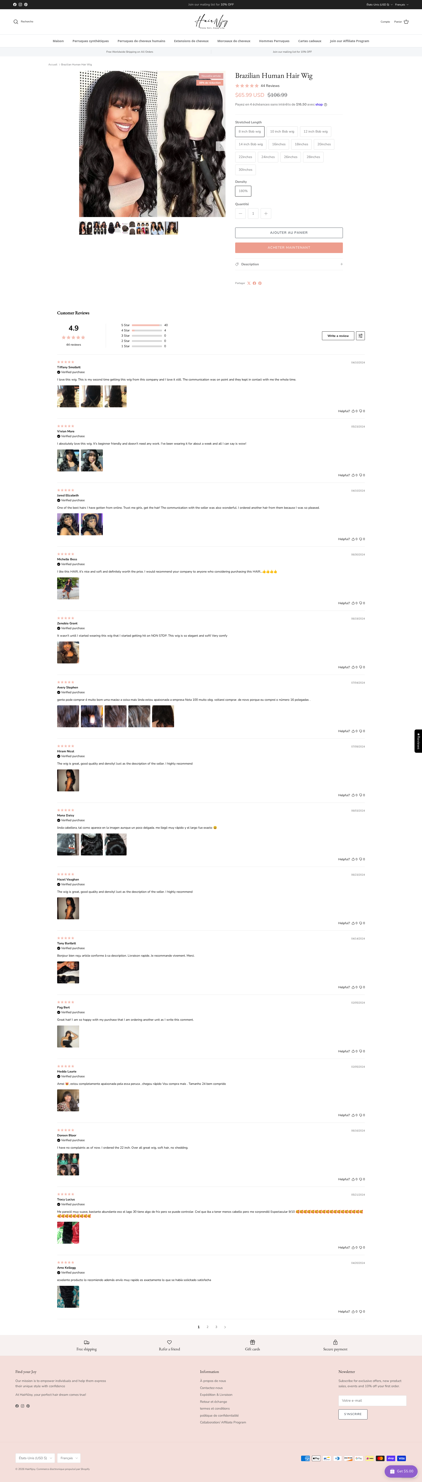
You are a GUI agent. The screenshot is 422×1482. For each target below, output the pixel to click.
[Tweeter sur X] (249, 283)
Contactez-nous (211, 1388)
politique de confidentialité (219, 1415)
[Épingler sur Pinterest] (260, 283)
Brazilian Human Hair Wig (76, 64)
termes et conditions (215, 1408)
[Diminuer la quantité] (240, 213)
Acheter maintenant (289, 247)
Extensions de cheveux (191, 41)
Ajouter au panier (289, 232)
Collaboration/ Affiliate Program (223, 1422)
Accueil (52, 64)
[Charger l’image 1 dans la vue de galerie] (152, 144)
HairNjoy (30, 1469)
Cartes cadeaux (309, 41)
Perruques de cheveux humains (141, 41)
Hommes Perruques (274, 41)
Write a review (338, 336)
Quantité (242, 204)
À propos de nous (213, 1381)
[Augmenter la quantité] (266, 213)
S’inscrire (353, 1414)
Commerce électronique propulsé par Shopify (63, 1469)
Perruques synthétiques (91, 41)
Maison (58, 41)
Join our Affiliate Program (349, 41)
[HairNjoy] (211, 22)
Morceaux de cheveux (233, 41)
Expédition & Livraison (216, 1394)
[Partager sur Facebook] (254, 283)
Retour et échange (213, 1401)
